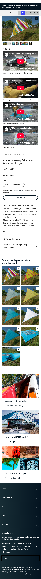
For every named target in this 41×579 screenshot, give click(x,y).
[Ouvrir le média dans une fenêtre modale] (36, 18)
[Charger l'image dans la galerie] (5, 43)
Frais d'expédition (18, 191)
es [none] (37, 13)
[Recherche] (10, 13)
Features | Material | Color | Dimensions (15, 246)
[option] (19, 13)
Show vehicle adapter (13, 406)
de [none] (19, 13)
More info (8, 442)
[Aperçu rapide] (18, 268)
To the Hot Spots (11, 478)
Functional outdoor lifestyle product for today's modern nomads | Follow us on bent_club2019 (20, 6)
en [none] (23, 13)
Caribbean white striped (14, 185)
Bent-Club (10, 567)
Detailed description (12, 239)
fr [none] (31, 13)
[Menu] (3, 13)
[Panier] (14, 13)
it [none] (34, 13)
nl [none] (27, 13)
